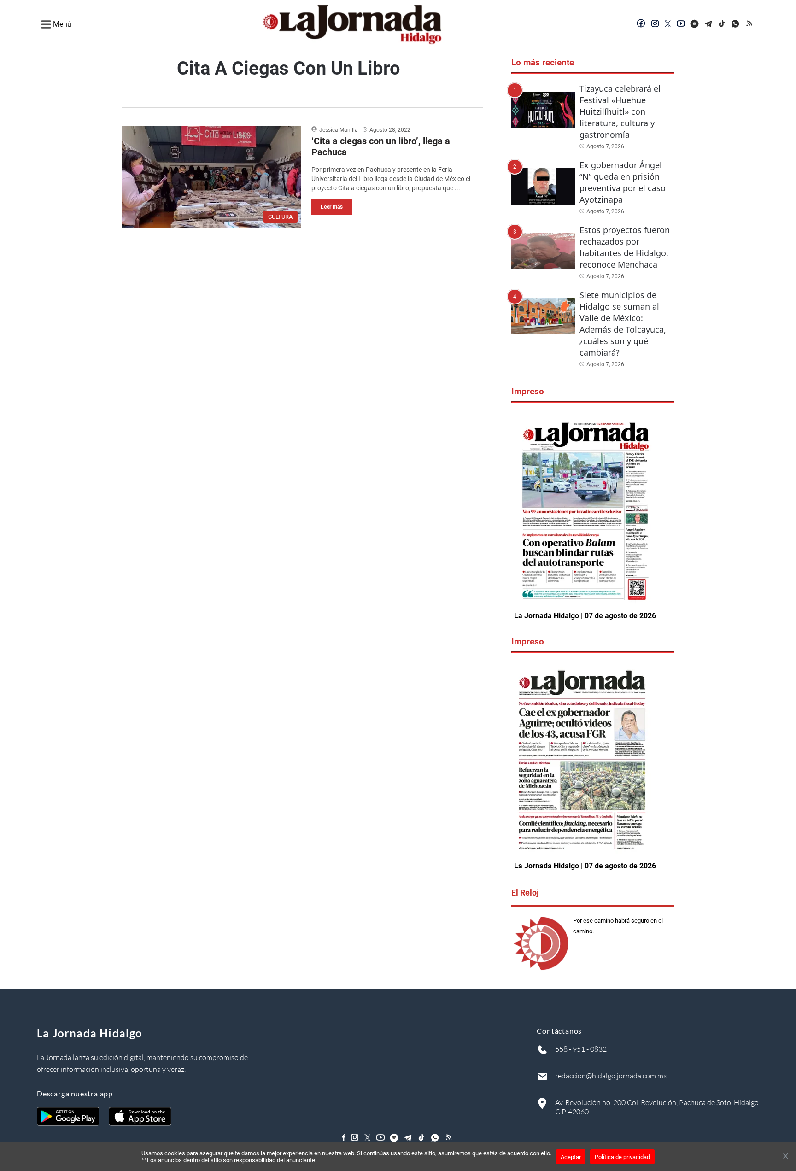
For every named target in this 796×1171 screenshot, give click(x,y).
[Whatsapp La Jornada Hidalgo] (736, 24)
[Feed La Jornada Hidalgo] (750, 24)
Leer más (332, 207)
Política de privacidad (622, 1156)
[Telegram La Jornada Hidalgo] (708, 24)
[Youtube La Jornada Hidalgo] (680, 24)
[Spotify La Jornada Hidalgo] (694, 24)
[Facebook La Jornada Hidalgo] (641, 24)
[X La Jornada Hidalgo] (668, 24)
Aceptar (571, 1156)
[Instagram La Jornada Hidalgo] (655, 24)
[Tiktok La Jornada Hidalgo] (722, 24)
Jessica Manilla (338, 130)
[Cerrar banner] (785, 1156)
